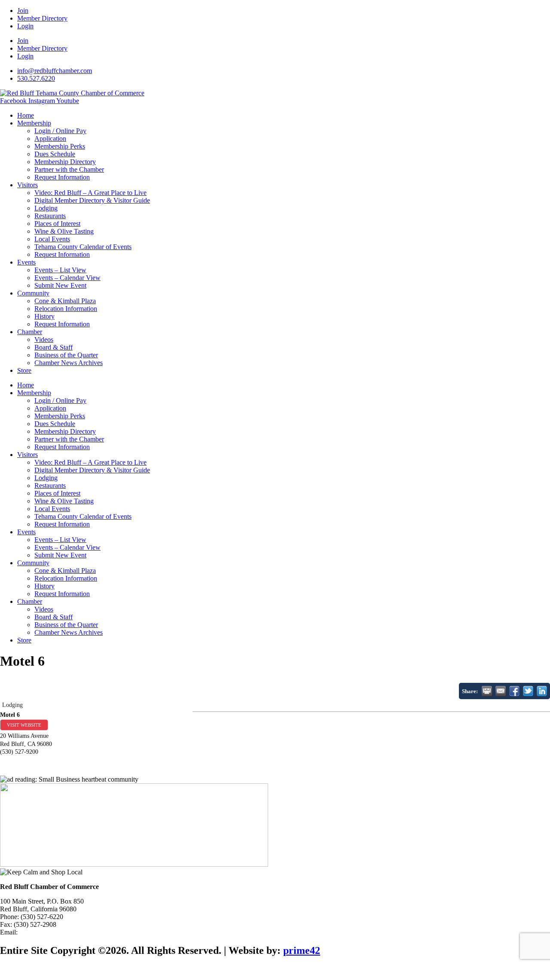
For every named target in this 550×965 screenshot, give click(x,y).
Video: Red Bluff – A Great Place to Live (90, 192)
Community (33, 293)
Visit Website (24, 725)
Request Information (62, 177)
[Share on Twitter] (528, 691)
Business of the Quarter (66, 355)
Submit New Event (60, 285)
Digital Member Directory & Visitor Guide (92, 200)
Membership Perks (59, 146)
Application (50, 138)
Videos (43, 339)
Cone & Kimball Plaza (65, 300)
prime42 (301, 950)
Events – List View (60, 270)
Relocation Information (65, 308)
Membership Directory (65, 161)
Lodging (46, 208)
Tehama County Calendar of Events (82, 246)
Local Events (52, 239)
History (44, 316)
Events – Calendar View (67, 277)
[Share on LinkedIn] (542, 691)
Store (24, 370)
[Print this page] (487, 691)
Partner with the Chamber (69, 169)
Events (26, 262)
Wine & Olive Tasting (64, 231)
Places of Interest (57, 223)
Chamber (29, 331)
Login (25, 26)
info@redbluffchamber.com (56, 932)
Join (22, 10)
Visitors (27, 185)
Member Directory (42, 18)
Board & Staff (53, 347)
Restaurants (50, 215)
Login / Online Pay (60, 130)
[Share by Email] (500, 691)
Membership (34, 123)
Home (25, 115)
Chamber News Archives (68, 362)
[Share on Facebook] (514, 691)
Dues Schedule (54, 154)
